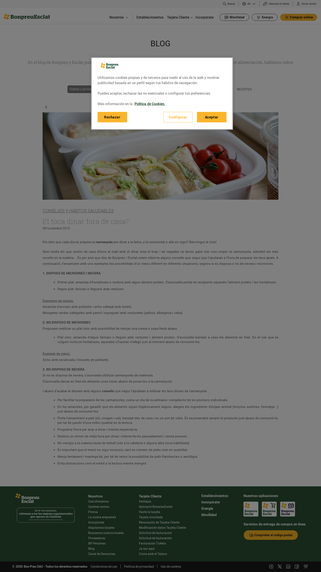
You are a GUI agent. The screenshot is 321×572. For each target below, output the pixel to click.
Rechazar (112, 117)
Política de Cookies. (150, 103)
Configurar (178, 117)
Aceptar (212, 117)
